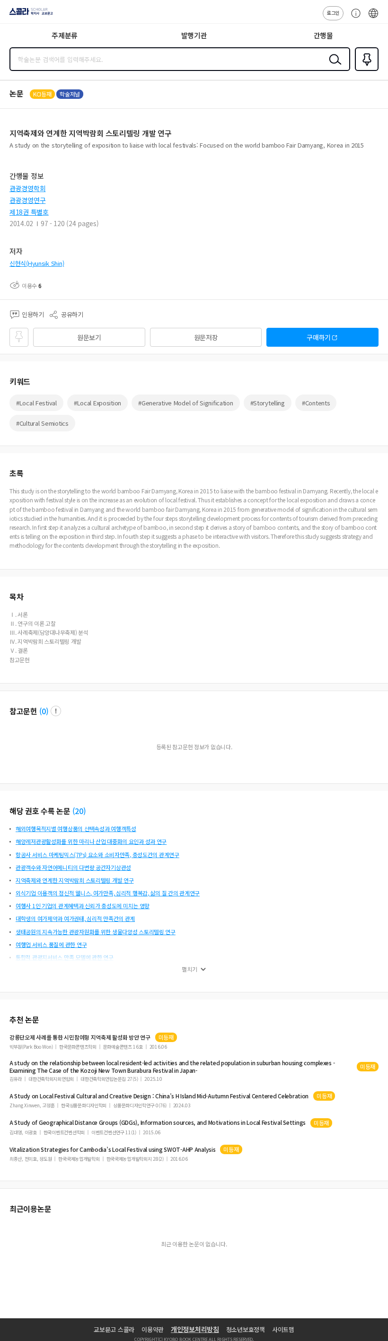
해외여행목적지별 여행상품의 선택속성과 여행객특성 (76, 828)
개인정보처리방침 (195, 1329)
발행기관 (194, 35)
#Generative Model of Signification (185, 402)
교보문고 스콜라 (114, 1329)
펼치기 (189, 969)
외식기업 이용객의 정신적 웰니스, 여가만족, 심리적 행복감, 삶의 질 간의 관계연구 (108, 893)
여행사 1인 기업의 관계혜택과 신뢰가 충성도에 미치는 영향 (83, 906)
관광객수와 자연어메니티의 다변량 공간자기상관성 (73, 867)
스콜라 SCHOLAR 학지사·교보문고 (29, 14)
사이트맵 (283, 1329)
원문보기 (89, 337)
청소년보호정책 (245, 1329)
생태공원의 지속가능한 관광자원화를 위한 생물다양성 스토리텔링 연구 (96, 932)
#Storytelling (267, 402)
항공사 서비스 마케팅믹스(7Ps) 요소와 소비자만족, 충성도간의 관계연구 (97, 854)
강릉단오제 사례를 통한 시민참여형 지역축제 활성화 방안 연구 (79, 1037)
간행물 (323, 35)
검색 (333, 66)
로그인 (333, 12)
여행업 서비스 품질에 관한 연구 (51, 944)
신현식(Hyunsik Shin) (36, 263)
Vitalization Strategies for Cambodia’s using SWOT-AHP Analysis (112, 1149)
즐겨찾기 (365, 70)
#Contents (316, 402)
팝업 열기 (56, 711)
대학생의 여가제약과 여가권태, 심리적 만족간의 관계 (75, 918)
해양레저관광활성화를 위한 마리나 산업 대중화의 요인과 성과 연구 (91, 841)
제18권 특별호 (29, 212)
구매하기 (319, 337)
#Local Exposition (97, 402)
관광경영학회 (27, 188)
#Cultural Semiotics (42, 423)
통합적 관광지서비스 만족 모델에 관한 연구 (65, 957)
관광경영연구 (27, 200)
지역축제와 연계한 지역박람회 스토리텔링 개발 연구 (74, 880)
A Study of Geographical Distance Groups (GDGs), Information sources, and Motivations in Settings (157, 1122)
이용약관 (152, 1329)
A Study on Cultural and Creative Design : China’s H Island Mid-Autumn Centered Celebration (159, 1096)
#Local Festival (36, 402)
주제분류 (65, 35)
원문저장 (206, 337)
